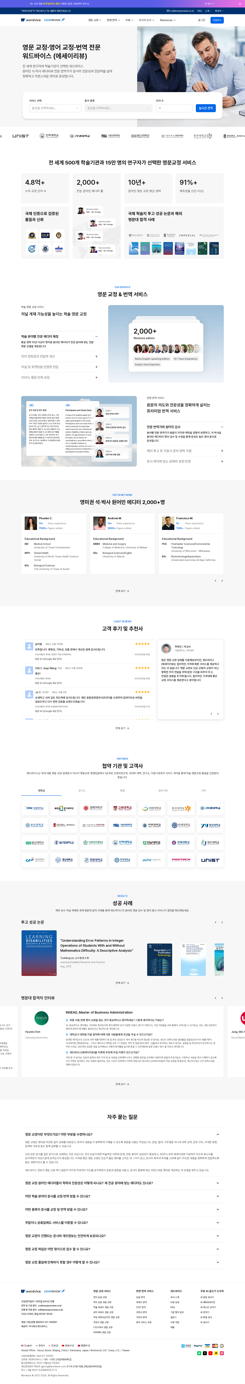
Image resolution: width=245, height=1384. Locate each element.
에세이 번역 (141, 1302)
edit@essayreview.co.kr (50, 1309)
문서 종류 (90, 100)
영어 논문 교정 (100, 1297)
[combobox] (55, 108)
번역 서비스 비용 (144, 1322)
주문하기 (217, 20)
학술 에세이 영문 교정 (103, 1307)
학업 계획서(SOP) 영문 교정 (106, 1317)
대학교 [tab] (41, 790)
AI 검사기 (204, 1322)
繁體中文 (85, 1345)
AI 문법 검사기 (207, 1297)
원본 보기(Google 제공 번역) (48, 659)
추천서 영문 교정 (101, 1322)
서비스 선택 (35, 100)
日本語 (54, 1345)
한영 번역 (112, 20)
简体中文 (69, 1345)
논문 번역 (140, 1297)
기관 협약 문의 (177, 1312)
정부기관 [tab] (163, 790)
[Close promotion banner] (240, 3)
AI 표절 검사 (206, 1317)
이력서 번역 (141, 1317)
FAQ (200, 11)
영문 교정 (93, 20)
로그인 (201, 20)
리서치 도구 (145, 20)
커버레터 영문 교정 (102, 1332)
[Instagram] (222, 1353)
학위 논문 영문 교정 (102, 1302)
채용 (172, 1327)
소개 (207, 11)
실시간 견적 (206, 108)
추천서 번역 (141, 1312)
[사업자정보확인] (64, 1359)
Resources (166, 20)
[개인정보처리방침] (93, 1366)
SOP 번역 (141, 1307)
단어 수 (160, 100)
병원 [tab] (122, 790)
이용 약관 (174, 1322)
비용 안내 (174, 1302)
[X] (205, 1353)
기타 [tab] (203, 790)
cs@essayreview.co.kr (50, 1305)
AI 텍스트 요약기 (208, 1307)
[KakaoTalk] (216, 1353)
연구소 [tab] (82, 790)
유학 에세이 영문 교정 (103, 1312)
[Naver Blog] (199, 1353)
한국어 (218, 11)
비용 (128, 20)
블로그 (173, 1317)
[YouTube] (210, 1353)
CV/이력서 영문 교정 (102, 1327)
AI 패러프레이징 (207, 1302)
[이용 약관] (78, 1366)
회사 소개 (174, 1297)
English (28, 1345)
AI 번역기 (204, 1312)
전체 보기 (121, 591)
